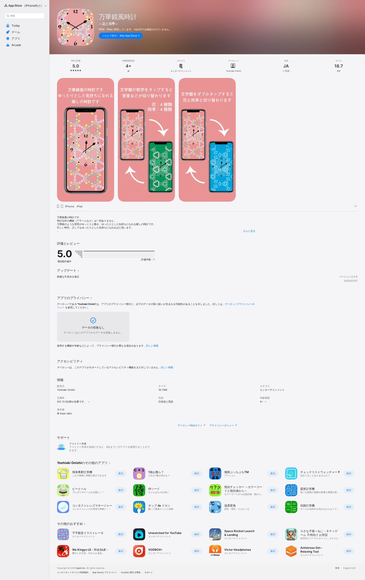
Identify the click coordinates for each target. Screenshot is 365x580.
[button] (24, 26)
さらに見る (249, 230)
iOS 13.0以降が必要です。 (71, 401)
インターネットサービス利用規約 (72, 572)
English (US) (349, 568)
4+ (261, 401)
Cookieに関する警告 (130, 572)
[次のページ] (361, 490)
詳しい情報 (152, 345)
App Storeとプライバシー (104, 572)
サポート (148, 572)
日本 (337, 568)
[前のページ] (53, 490)
